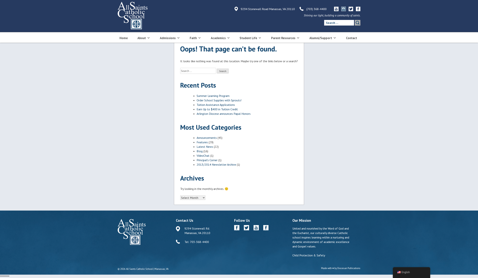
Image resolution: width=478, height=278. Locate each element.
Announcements (207, 138)
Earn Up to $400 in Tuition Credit (217, 109)
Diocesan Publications (348, 268)
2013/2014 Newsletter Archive (216, 164)
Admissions (168, 38)
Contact (351, 38)
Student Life (248, 38)
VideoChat (203, 155)
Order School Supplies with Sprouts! (219, 100)
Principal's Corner (207, 160)
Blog (200, 151)
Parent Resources (283, 38)
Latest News (205, 147)
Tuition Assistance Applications (216, 105)
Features (202, 142)
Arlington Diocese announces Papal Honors (224, 114)
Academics (218, 38)
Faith (193, 38)
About (141, 38)
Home (124, 38)
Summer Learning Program (213, 96)
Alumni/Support (320, 38)
